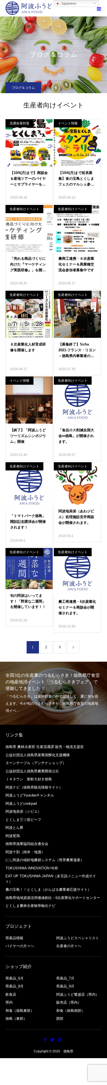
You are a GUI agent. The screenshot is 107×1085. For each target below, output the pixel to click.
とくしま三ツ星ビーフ (23, 820)
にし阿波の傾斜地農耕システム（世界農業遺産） (44, 860)
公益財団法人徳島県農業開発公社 (32, 771)
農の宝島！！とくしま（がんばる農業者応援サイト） (48, 889)
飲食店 (10, 994)
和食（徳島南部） (70, 1011)
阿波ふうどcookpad (21, 803)
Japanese (68, 3)
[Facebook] (45, 1039)
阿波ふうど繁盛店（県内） (77, 994)
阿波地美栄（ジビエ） (23, 811)
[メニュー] (98, 8)
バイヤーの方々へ (19, 946)
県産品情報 (14, 938)
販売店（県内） (68, 1002)
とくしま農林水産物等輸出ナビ (30, 906)
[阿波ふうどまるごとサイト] (28, 8)
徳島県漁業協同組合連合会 (26, 844)
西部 (59, 1019)
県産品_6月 (14, 978)
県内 (9, 1002)
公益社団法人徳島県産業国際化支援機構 (37, 755)
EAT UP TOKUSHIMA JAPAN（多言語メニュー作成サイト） (50, 879)
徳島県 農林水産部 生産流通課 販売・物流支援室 (44, 747)
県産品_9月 (65, 986)
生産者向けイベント (24, 209)
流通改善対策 (19, 123)
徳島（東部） (16, 1019)
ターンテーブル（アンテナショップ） (35, 763)
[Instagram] (60, 1039)
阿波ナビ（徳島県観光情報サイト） (34, 787)
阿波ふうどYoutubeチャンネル (29, 795)
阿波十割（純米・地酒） (25, 852)
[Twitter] (52, 1039)
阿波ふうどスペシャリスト (77, 938)
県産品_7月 (65, 978)
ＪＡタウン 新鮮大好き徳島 (28, 779)
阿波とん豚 (14, 828)
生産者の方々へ (68, 946)
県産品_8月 (14, 986)
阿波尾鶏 (12, 836)
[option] (53, 693)
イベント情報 (68, 123)
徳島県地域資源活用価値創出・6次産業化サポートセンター (52, 898)
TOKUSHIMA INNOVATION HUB (31, 868)
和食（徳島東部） (19, 1011)
